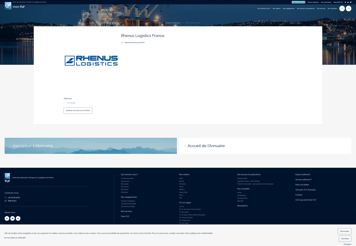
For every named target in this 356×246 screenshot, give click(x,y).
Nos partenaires (326, 2)
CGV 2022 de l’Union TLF (305, 200)
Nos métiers (277, 8)
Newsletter (337, 2)
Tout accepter (344, 231)
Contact (298, 195)
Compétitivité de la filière (128, 204)
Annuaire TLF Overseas (172, 23)
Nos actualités (332, 8)
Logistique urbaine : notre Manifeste (248, 181)
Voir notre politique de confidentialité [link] (14, 238)
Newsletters (242, 206)
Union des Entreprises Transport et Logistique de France (29, 2)
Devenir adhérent (313, 2)
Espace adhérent (297, 2)
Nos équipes (125, 184)
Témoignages (241, 195)
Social (181, 195)
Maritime (181, 189)
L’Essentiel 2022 (242, 178)
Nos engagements (289, 8)
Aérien (181, 178)
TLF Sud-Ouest (184, 223)
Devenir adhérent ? (303, 179)
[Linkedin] (348, 2)
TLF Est (181, 206)
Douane (181, 181)
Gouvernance (125, 181)
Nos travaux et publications (306, 8)
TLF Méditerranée (184, 220)
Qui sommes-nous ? (264, 8)
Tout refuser (345, 238)
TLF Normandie (184, 212)
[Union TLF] (7, 177)
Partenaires (124, 192)
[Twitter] (345, 2)
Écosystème (124, 189)
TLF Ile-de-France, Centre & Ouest (190, 209)
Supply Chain (183, 192)
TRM (180, 198)
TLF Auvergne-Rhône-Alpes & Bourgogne (192, 215)
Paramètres (347, 244)
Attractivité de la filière (128, 206)
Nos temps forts (242, 198)
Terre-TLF (125, 216)
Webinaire (240, 201)
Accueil (158, 23)
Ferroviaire (182, 184)
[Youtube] (350, 2)
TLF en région (185, 202)
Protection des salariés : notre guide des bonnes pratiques (255, 184)
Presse (239, 192)
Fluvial (181, 187)
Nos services (321, 8)
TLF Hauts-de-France (186, 217)
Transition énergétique (128, 201)
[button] (342, 8)
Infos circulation (302, 185)
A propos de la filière (127, 178)
